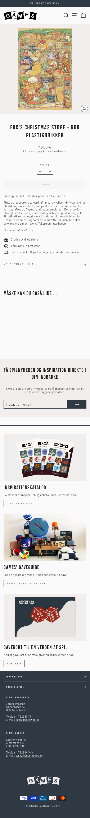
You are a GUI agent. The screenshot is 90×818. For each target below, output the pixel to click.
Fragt (40, 150)
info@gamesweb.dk (28, 719)
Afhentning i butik (20, 264)
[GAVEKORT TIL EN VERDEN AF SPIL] (45, 617)
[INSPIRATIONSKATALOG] (45, 457)
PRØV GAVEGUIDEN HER (26, 583)
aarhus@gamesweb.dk (29, 755)
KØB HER (14, 663)
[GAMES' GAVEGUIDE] (45, 537)
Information (14, 676)
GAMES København (18, 697)
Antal (45, 164)
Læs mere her (20, 503)
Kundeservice (15, 687)
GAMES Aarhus (15, 733)
